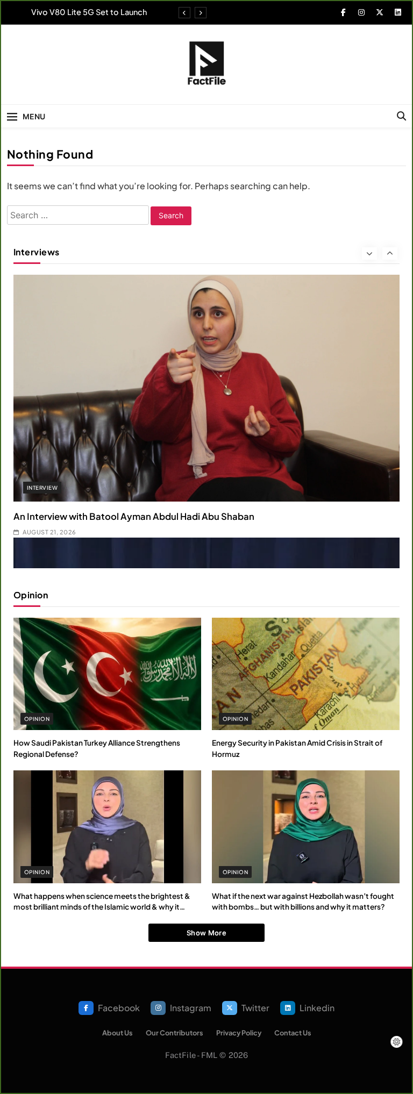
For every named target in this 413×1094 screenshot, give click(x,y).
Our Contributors (174, 1032)
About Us (117, 1032)
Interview (42, 487)
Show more (206, 932)
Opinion (36, 719)
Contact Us (292, 1032)
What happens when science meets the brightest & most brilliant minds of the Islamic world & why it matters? (101, 907)
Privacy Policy (238, 1032)
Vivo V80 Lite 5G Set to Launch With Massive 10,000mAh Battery (85, 12)
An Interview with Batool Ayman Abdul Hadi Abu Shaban (133, 516)
